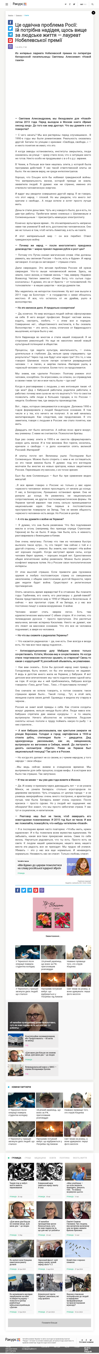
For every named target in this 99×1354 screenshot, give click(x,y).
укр (81, 4)
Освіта (52, 1158)
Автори (57, 1347)
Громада (19, 15)
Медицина (40, 1158)
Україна (10, 15)
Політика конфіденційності (29, 1348)
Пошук (77, 1347)
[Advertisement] (53, 88)
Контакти (45, 1347)
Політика (64, 1158)
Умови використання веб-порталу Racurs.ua (11, 1350)
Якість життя (80, 1158)
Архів (67, 1347)
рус (85, 4)
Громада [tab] (16, 1158)
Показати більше (49, 1323)
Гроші (28, 1158)
